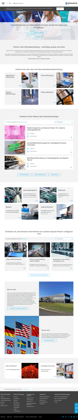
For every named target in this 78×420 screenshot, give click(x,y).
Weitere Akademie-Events (40, 174)
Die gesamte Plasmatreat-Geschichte (17, 308)
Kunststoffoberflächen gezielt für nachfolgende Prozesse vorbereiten (46, 144)
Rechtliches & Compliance (19, 416)
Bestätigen (68, 8)
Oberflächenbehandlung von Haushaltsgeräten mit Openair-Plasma (48, 159)
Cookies (40, 416)
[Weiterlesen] (24, 268)
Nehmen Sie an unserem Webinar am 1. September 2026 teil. (39, 32)
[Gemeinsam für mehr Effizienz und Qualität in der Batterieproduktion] (62, 249)
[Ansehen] (71, 137)
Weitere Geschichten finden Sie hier (39, 275)
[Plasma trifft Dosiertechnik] (16, 249)
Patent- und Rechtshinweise (31, 416)
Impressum (3, 416)
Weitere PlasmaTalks (24, 174)
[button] (7, 3)
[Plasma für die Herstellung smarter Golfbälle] (39, 249)
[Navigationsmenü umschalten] (3, 3)
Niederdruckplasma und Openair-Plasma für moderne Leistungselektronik (46, 129)
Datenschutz (9, 416)
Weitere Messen (54, 174)
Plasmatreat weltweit (49, 340)
